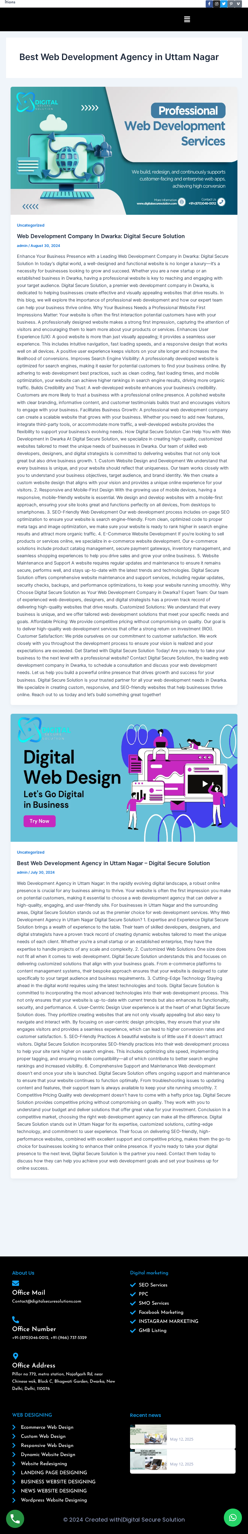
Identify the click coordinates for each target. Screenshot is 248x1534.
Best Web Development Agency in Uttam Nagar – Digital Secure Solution (113, 863)
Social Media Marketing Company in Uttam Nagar (195, 1454)
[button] (187, 19)
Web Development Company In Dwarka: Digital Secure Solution (101, 236)
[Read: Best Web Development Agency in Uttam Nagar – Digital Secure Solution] (124, 778)
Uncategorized (30, 225)
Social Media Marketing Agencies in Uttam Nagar (194, 1429)
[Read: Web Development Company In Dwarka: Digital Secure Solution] (124, 151)
